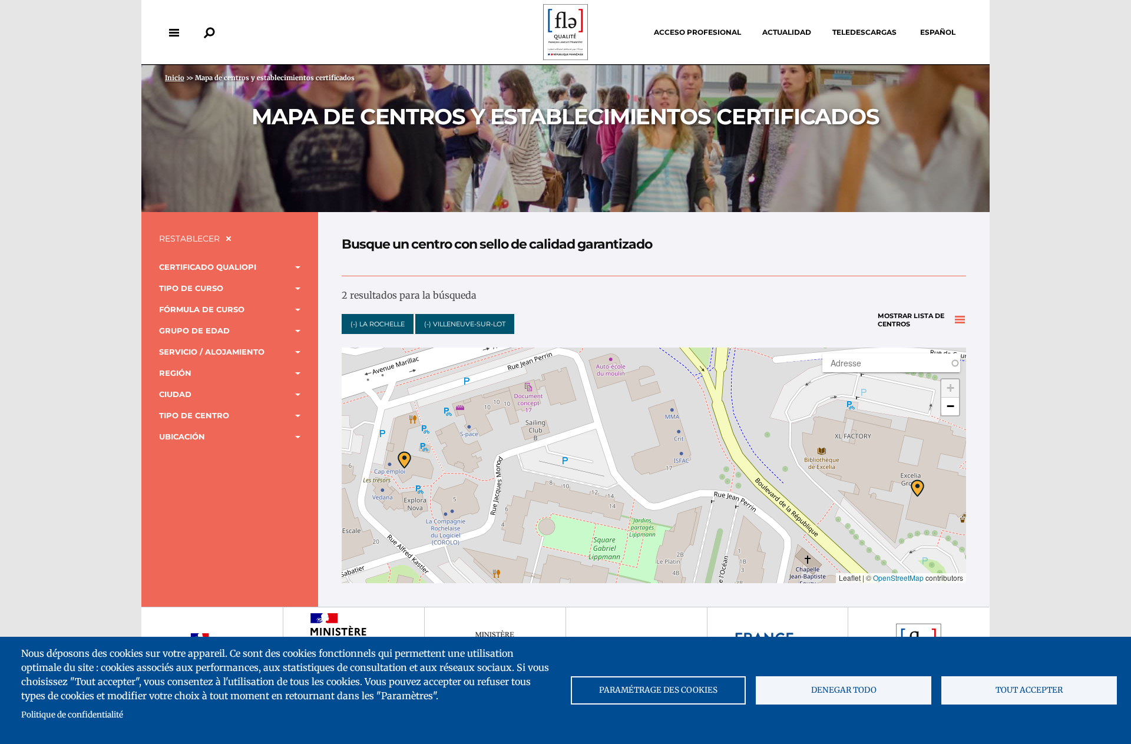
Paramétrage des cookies (658, 690)
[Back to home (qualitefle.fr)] (565, 56)
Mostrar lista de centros (911, 320)
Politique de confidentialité (72, 715)
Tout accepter (1029, 690)
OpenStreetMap (898, 578)
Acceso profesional (697, 32)
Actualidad (786, 32)
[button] (917, 488)
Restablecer (189, 238)
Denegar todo (844, 690)
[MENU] (174, 32)
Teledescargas (864, 32)
